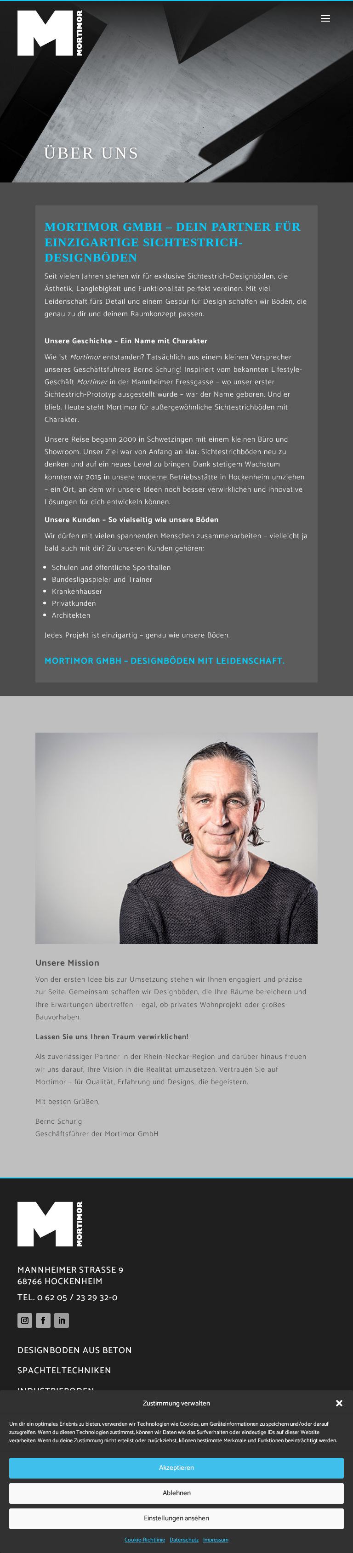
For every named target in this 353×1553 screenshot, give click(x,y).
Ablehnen (177, 1493)
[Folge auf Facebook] (43, 1320)
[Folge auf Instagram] (24, 1320)
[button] (339, 1403)
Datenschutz (184, 1540)
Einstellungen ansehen (176, 1518)
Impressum (215, 1540)
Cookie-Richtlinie (145, 1540)
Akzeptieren (176, 1467)
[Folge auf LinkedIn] (61, 1320)
